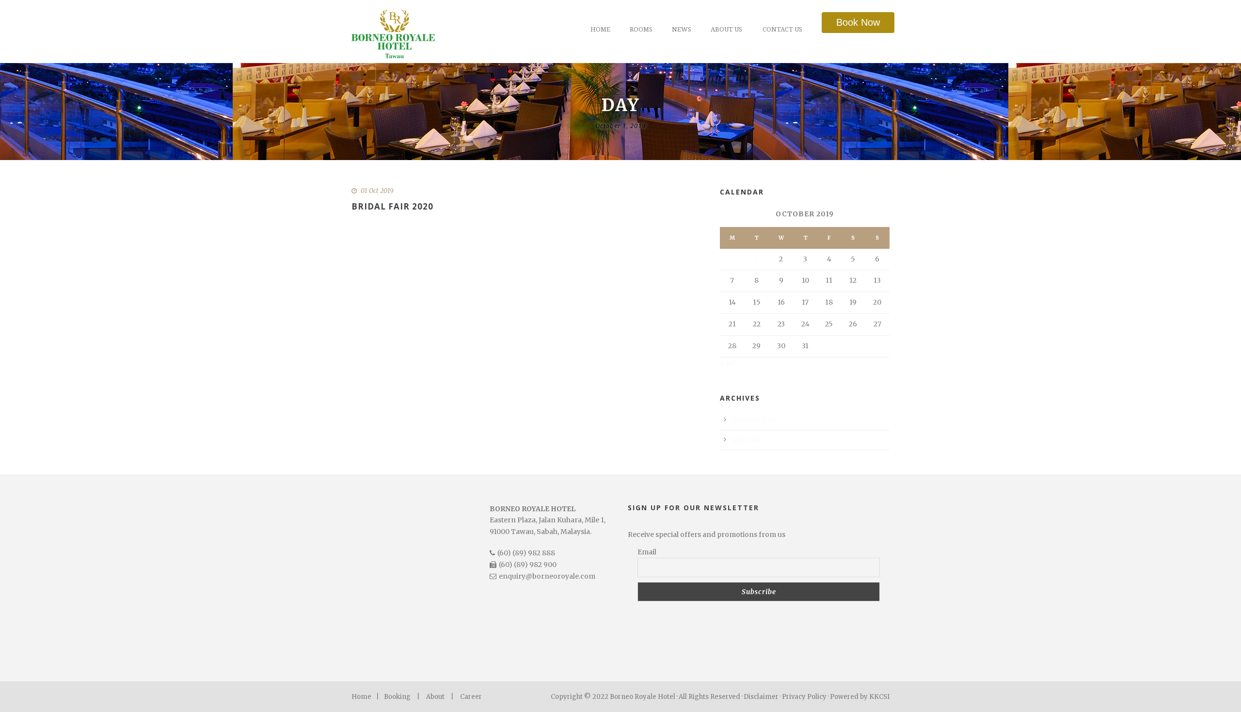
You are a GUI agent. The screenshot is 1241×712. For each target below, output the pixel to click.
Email (646, 552)
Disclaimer (761, 697)
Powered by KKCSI (860, 697)
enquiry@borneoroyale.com (547, 576)
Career (471, 697)
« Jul (727, 362)
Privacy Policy (804, 697)
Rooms (641, 29)
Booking (397, 697)
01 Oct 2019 (377, 191)
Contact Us (782, 29)
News (681, 29)
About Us (726, 29)
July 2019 (746, 440)
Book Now (858, 22)
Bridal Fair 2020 (392, 206)
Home (600, 29)
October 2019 (754, 420)
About (435, 697)
